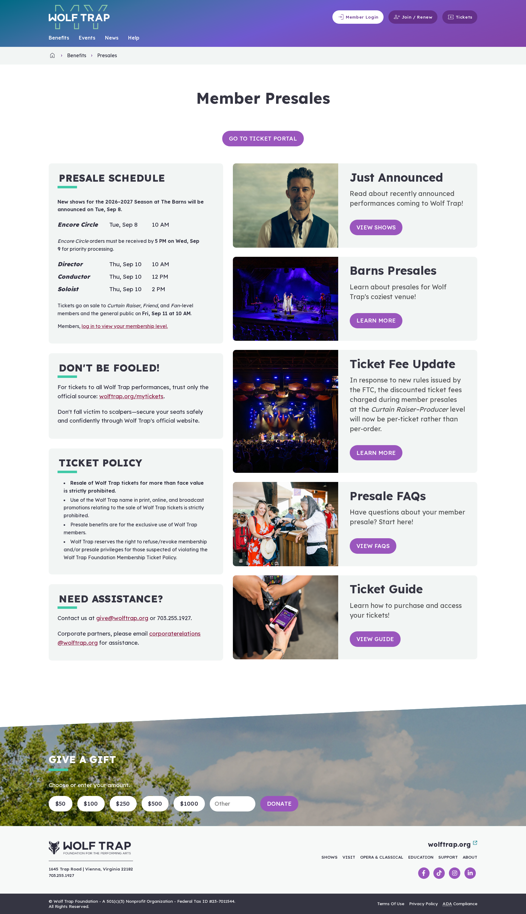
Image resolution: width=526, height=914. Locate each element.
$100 (91, 803)
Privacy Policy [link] (423, 903)
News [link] (111, 38)
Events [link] (87, 38)
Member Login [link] (358, 17)
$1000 (189, 803)
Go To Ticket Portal (263, 138)
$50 (60, 803)
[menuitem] (59, 38)
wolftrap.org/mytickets (131, 396)
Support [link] (448, 857)
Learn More (376, 320)
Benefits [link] (59, 38)
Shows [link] (329, 857)
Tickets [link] (459, 17)
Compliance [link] (460, 903)
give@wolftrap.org (122, 618)
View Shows (376, 227)
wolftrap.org (449, 844)
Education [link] (420, 857)
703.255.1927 (61, 875)
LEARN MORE (376, 452)
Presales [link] (107, 55)
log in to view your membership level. (125, 326)
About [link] (470, 857)
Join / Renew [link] (413, 17)
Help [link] (133, 38)
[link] (52, 57)
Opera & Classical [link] (381, 857)
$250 (123, 803)
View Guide (375, 639)
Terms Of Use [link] (390, 903)
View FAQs (373, 545)
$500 (155, 803)
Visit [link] (348, 857)
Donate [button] (279, 803)
